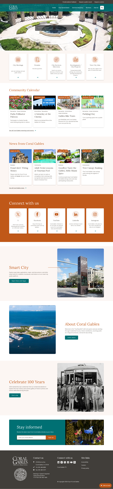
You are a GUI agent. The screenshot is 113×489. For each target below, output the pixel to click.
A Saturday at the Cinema (44, 111)
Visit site (15, 395)
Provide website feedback (69, 2)
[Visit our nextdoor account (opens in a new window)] (74, 462)
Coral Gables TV (61, 467)
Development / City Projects (76, 67)
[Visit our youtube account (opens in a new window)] (71, 462)
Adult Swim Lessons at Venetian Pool (44, 167)
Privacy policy (85, 468)
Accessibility (84, 462)
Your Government (64, 8)
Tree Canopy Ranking (92, 167)
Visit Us (96, 8)
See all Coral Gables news (17, 188)
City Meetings (18, 67)
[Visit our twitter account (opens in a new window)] (65, 462)
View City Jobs (95, 67)
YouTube (56, 221)
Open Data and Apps (19, 281)
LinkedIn (76, 221)
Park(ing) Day (92, 111)
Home (54, 8)
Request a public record (85, 2)
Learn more (71, 337)
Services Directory (77, 8)
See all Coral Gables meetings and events (21, 130)
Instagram (95, 221)
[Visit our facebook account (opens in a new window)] (68, 462)
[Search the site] (102, 8)
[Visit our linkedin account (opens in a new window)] (58, 462)
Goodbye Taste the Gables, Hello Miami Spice (68, 167)
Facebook (37, 221)
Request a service (99, 2)
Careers (83, 465)
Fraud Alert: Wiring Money (20, 167)
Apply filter (74, 28)
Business (88, 8)
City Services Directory (56, 67)
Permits (37, 67)
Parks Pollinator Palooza (20, 111)
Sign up (51, 437)
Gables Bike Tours (68, 111)
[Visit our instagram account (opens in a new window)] (61, 462)
